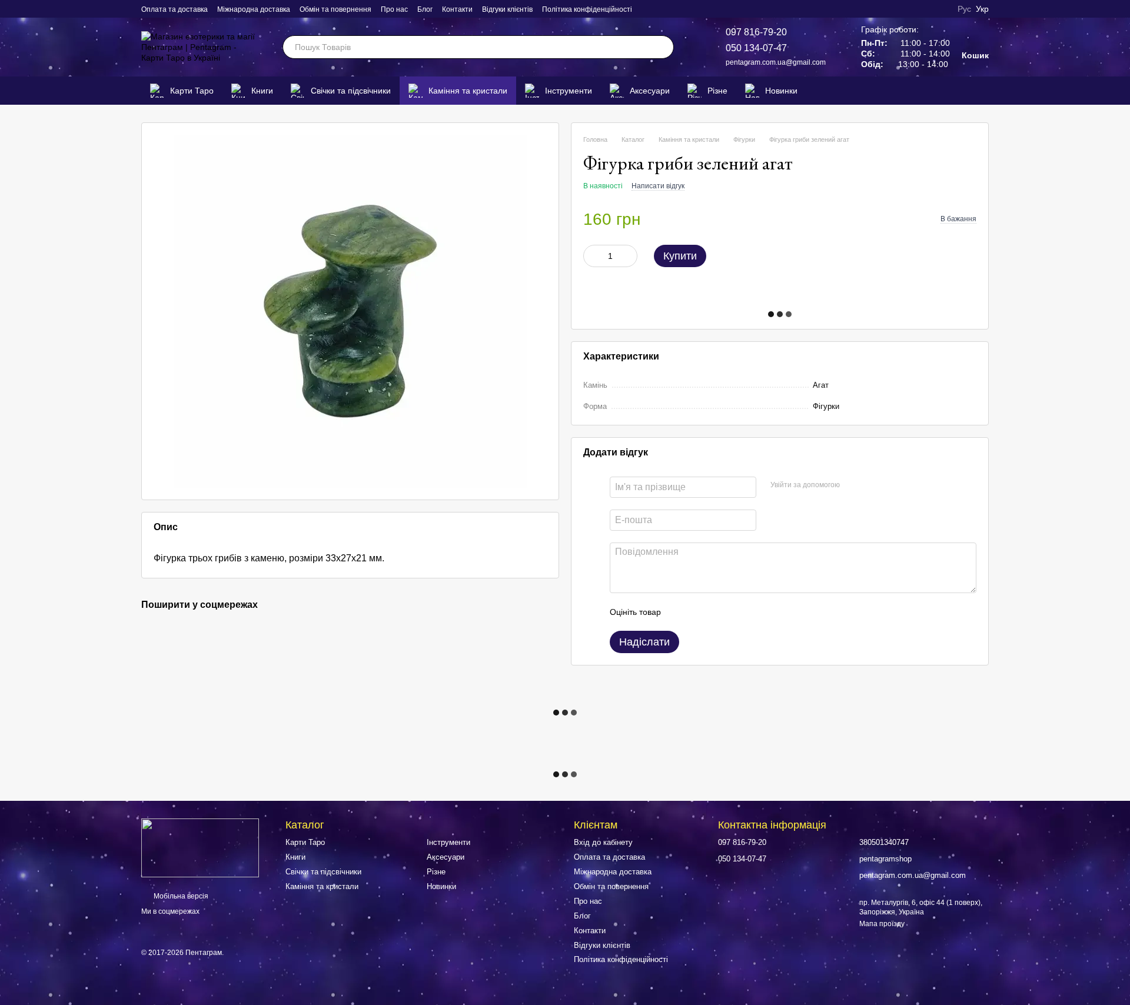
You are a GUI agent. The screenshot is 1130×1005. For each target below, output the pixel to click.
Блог (425, 9)
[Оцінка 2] (699, 612)
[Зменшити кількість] (592, 256)
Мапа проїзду (882, 924)
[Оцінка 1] (680, 612)
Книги (262, 90)
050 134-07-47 (756, 48)
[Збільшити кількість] (628, 256)
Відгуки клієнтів (507, 9)
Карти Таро (192, 90)
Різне (717, 90)
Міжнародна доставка (253, 9)
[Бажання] (962, 90)
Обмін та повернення (335, 9)
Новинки (781, 90)
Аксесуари (650, 90)
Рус (964, 9)
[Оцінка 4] (736, 612)
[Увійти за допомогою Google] (872, 485)
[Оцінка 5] (755, 612)
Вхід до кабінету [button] (603, 842)
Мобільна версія (180, 896)
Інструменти (568, 90)
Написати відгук (658, 186)
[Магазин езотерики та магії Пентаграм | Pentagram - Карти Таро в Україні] (200, 847)
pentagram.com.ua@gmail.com (776, 62)
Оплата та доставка (174, 9)
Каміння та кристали (467, 90)
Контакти (457, 9)
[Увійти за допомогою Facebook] (853, 485)
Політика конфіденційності (587, 9)
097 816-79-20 (756, 32)
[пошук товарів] (662, 47)
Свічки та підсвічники (351, 90)
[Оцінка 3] (718, 612)
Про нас (394, 9)
